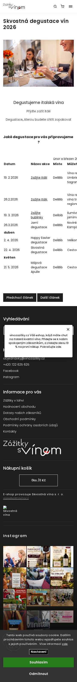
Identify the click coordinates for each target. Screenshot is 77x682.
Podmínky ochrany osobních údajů (30, 425)
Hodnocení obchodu (19, 407)
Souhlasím (39, 662)
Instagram (11, 377)
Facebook (11, 371)
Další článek (50, 297)
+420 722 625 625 (16, 364)
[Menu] (70, 6)
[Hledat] (55, 6)
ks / (38, 480)
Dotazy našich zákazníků (22, 413)
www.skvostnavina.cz (16, 498)
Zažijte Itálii (39, 177)
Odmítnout (38, 674)
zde (65, 644)
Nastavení (38, 652)
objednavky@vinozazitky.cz (24, 358)
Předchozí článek (19, 297)
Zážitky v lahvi (13, 400)
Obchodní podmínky (19, 419)
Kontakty (9, 431)
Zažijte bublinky (37, 215)
